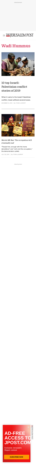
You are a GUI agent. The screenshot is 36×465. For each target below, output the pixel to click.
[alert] (16, 443)
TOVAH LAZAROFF (21, 103)
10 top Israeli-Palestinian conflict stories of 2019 (14, 86)
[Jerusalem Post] (20, 35)
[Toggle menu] (4, 35)
